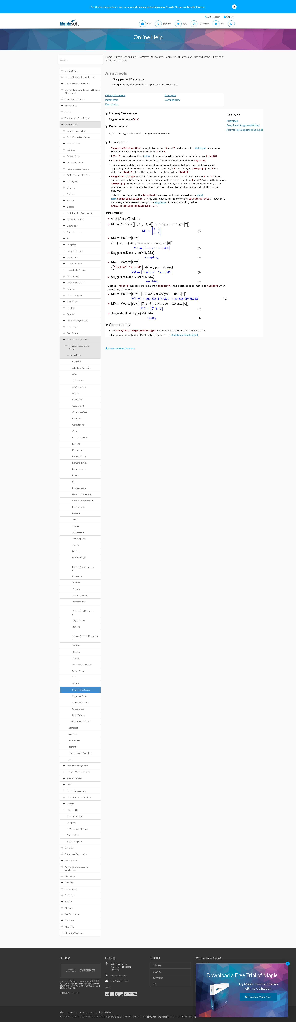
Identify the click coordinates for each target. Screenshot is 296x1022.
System (68, 901)
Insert (75, 519)
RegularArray (78, 620)
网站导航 (152, 1016)
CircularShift (78, 405)
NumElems (77, 576)
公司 (155, 984)
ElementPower (79, 469)
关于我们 (65, 958)
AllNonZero (77, 380)
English (71, 1012)
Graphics (69, 848)
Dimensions (78, 450)
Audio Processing (75, 232)
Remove (76, 626)
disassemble (74, 740)
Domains (71, 187)
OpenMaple (72, 301)
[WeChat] (135, 994)
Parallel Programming (76, 791)
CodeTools (72, 257)
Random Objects (74, 778)
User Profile (72, 810)
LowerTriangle (79, 557)
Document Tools (74, 263)
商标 (145, 1016)
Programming (71, 124)
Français (80, 1012)
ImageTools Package (76, 282)
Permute (76, 589)
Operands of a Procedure (80, 753)
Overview (76, 361)
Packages (71, 149)
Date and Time (73, 143)
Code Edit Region (74, 816)
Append (75, 393)
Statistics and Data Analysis (78, 118)
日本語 (100, 1012)
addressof (73, 727)
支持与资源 (158, 977)
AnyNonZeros (79, 386)
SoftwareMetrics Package (78, 772)
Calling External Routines (78, 175)
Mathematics (71, 105)
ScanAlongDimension (82, 664)
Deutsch (90, 1012)
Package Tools (73, 156)
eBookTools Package (76, 270)
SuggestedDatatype (81, 689)
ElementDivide (79, 456)
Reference (69, 895)
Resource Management (77, 765)
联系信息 (110, 958)
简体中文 (109, 1012)
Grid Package (73, 276)
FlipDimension (79, 488)
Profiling (70, 308)
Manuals (69, 908)
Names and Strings (75, 219)
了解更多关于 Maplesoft (69, 993)
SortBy (75, 683)
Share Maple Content (75, 99)
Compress (77, 418)
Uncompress (78, 708)
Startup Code (73, 835)
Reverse (76, 658)
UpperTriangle (78, 715)
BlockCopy (77, 399)
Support (118, 56)
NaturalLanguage (74, 295)
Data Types (72, 181)
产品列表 (157, 965)
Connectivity (71, 860)
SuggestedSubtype (80, 702)
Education (69, 882)
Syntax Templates (75, 841)
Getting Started (72, 71)
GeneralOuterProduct (82, 500)
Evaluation (72, 194)
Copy (74, 431)
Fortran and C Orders (80, 721)
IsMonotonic (78, 532)
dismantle (73, 746)
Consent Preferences (132, 1016)
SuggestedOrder (79, 696)
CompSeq (71, 822)
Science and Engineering (76, 854)
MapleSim (69, 926)
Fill (73, 481)
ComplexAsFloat (80, 412)
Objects (70, 206)
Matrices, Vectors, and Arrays (194, 56)
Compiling (71, 244)
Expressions (72, 327)
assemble (73, 734)
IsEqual (75, 526)
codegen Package (74, 251)
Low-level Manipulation (77, 339)
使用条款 (112, 1016)
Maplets (70, 803)
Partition (76, 582)
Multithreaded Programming (80, 213)
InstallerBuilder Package (78, 168)
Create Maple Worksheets (77, 83)
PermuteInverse (80, 595)
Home (108, 56)
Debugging (71, 314)
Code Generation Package (79, 137)
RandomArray (78, 601)
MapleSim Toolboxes (74, 933)
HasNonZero (78, 507)
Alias (74, 374)
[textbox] (126, 218)
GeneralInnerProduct (82, 494)
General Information (76, 131)
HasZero (76, 513)
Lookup (75, 551)
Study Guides (71, 889)
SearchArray (78, 671)
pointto (72, 759)
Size (74, 677)
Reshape (76, 652)
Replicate (76, 645)
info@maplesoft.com (120, 980)
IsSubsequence (79, 538)
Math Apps (70, 876)
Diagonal (76, 443)
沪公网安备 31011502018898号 (172, 1016)
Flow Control (73, 333)
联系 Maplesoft (213, 17)
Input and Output (75, 162)
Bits (68, 238)
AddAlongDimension (81, 368)
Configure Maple (72, 914)
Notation (71, 289)
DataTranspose (79, 437)
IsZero (75, 545)
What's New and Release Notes (79, 77)
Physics (68, 112)
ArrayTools (75, 355)
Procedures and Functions (79, 797)
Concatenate (78, 424)
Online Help (130, 56)
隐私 (119, 1016)
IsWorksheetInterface (77, 829)
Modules (71, 200)
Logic (69, 784)
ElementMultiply (79, 462)
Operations (72, 225)
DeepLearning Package (77, 320)
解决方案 (157, 971)
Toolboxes (69, 920)
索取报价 (230, 17)
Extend (75, 475)
